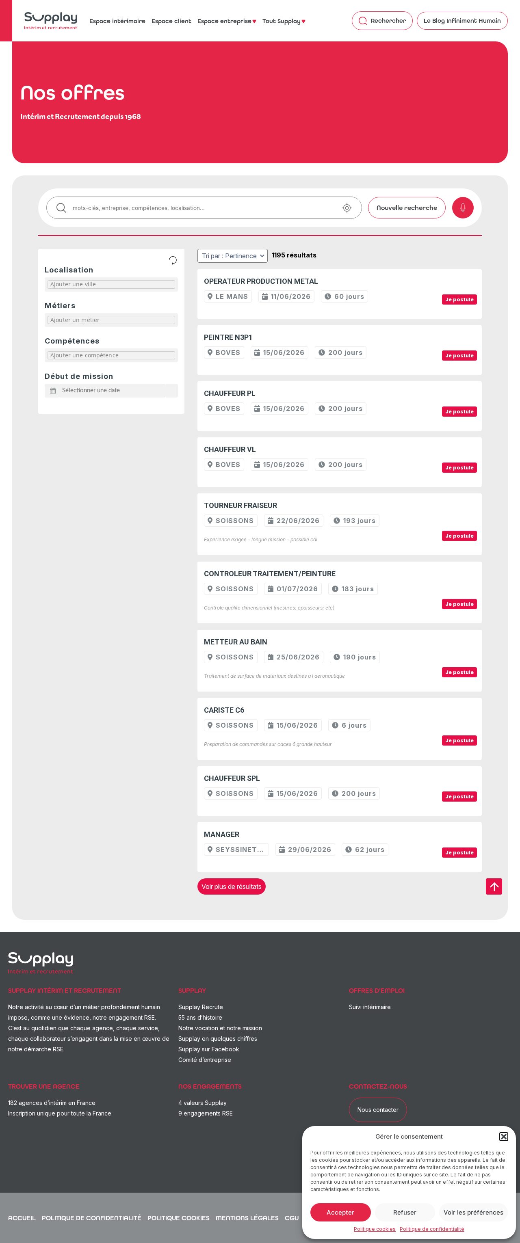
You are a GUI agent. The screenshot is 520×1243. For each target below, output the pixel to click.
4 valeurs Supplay (202, 1102)
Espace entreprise (224, 21)
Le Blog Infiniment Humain (462, 20)
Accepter (340, 1212)
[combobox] (111, 286)
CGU (292, 1218)
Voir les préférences (473, 1212)
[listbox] (232, 256)
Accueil (22, 1218)
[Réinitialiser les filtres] (173, 260)
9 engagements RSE (205, 1113)
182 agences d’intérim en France (51, 1102)
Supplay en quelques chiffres (217, 1038)
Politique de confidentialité (432, 1229)
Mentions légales (247, 1218)
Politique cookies (375, 1229)
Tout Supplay (281, 21)
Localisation (69, 270)
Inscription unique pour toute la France (59, 1113)
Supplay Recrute (200, 1006)
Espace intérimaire (117, 21)
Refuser (404, 1212)
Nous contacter (378, 1109)
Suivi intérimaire (370, 1006)
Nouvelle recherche (407, 208)
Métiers (60, 305)
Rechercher (388, 20)
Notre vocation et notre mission (220, 1028)
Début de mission (79, 376)
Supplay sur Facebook (208, 1049)
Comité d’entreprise (204, 1059)
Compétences (72, 341)
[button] (504, 1137)
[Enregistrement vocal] (463, 207)
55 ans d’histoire (200, 1017)
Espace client (171, 21)
